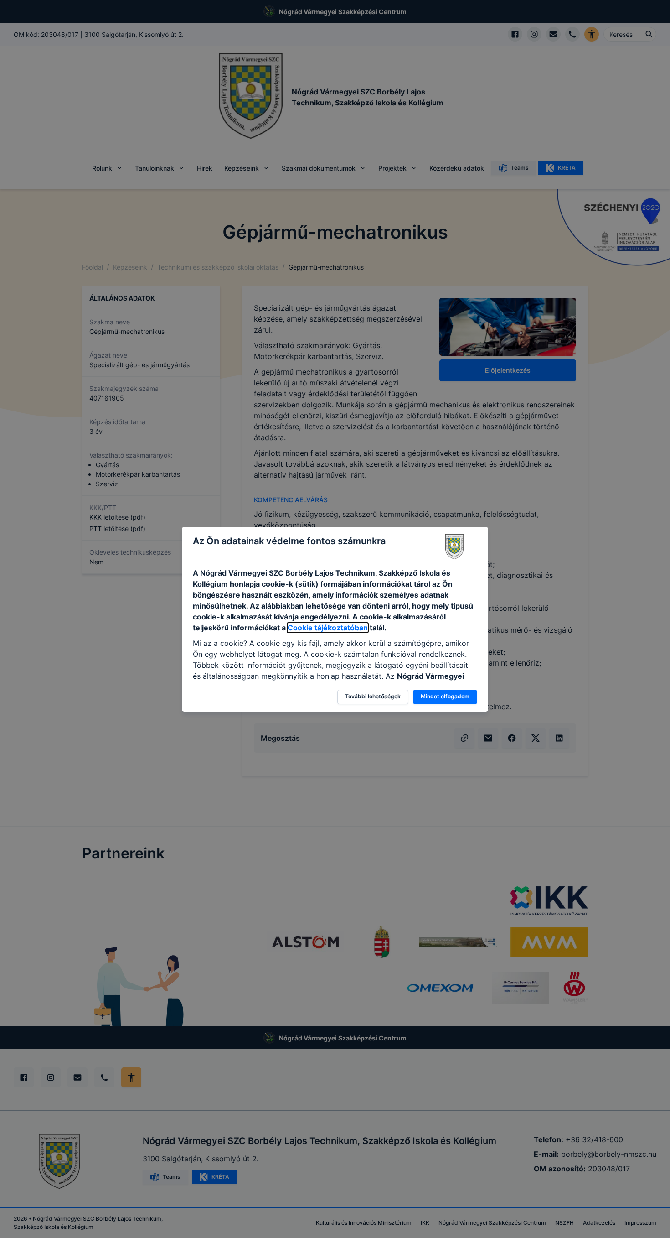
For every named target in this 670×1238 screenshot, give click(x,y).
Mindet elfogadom (445, 696)
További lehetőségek (373, 696)
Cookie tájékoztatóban (328, 627)
